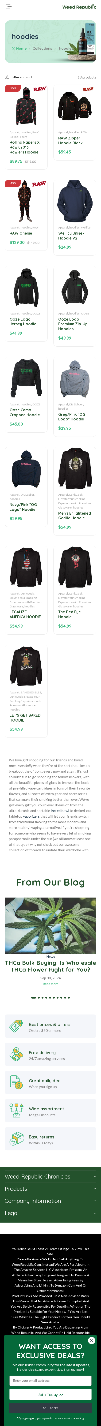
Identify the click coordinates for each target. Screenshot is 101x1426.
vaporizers (31, 816)
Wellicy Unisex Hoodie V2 (71, 235)
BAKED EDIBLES (31, 692)
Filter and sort (22, 77)
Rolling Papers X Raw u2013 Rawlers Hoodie (25, 147)
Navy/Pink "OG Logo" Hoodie (23, 507)
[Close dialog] (91, 1340)
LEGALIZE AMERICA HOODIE (25, 614)
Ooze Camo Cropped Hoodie (25, 412)
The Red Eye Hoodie (69, 614)
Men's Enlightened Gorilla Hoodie (74, 515)
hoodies (26, 132)
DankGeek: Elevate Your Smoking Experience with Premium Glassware (25, 701)
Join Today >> (50, 1394)
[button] (33, 998)
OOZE (36, 313)
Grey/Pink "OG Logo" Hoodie (71, 417)
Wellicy (85, 227)
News (50, 956)
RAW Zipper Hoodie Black (70, 140)
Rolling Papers (18, 136)
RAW (35, 132)
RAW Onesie (21, 233)
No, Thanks (50, 1408)
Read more (50, 984)
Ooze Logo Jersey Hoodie (23, 321)
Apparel (14, 132)
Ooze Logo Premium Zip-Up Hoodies (73, 324)
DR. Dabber (76, 404)
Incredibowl (60, 810)
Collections (42, 48)
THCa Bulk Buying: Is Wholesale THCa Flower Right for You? (50, 966)
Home (21, 48)
